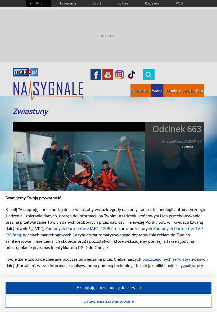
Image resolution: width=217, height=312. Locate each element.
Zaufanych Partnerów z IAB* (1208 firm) (82, 229)
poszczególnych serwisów (166, 259)
